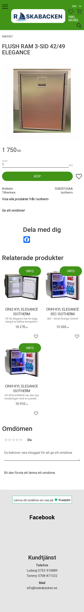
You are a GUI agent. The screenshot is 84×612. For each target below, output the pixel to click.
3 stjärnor (13, 440)
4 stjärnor (17, 440)
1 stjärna (6, 440)
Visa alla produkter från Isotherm (25, 199)
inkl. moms (73, 18)
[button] (5, 7)
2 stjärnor (9, 440)
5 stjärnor (20, 440)
